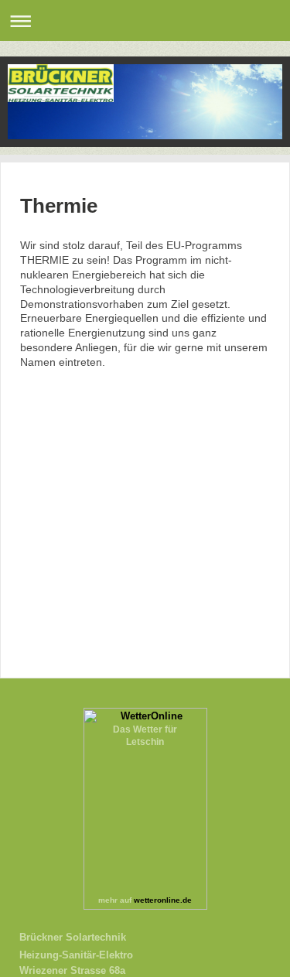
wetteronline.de (163, 900)
